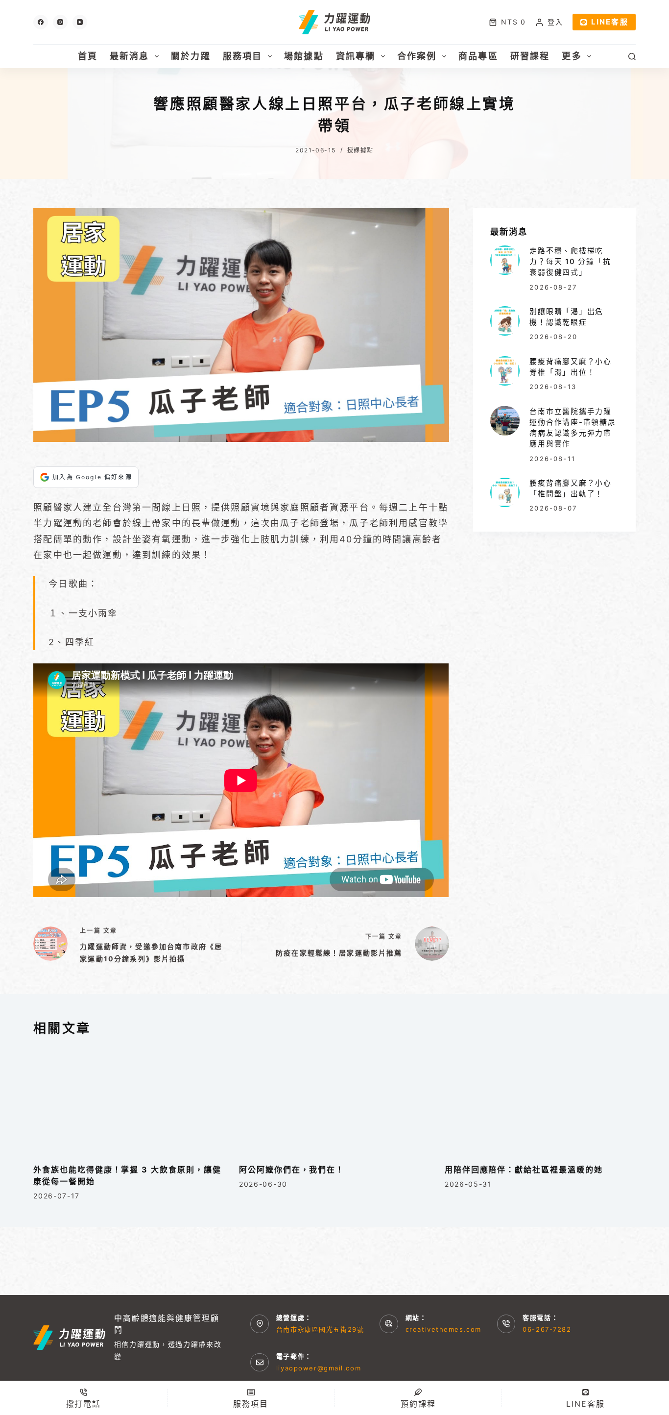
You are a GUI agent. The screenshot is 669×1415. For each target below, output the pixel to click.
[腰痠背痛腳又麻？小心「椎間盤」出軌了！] (505, 492)
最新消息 (129, 56)
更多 (571, 56)
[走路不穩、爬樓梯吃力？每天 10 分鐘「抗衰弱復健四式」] (505, 260)
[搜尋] (632, 56)
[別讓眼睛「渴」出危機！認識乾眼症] (505, 321)
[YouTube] (79, 22)
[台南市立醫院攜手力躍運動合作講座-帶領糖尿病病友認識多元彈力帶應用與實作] (505, 420)
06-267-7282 (547, 1329)
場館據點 (304, 56)
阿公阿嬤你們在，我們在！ (291, 1169)
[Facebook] (40, 22)
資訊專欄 (356, 56)
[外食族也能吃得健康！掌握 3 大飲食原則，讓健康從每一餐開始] (128, 1100)
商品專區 (478, 56)
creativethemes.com (443, 1329)
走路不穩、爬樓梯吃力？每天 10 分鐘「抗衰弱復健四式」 (570, 261)
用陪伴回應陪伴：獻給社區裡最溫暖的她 (524, 1169)
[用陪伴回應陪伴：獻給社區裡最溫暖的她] (540, 1100)
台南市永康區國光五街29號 (320, 1329)
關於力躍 (191, 56)
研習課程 (530, 56)
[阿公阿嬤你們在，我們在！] (334, 1100)
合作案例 (417, 56)
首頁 (87, 56)
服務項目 (243, 56)
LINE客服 (609, 21)
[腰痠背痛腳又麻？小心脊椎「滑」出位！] (505, 371)
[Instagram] (60, 22)
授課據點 (360, 150)
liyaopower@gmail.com (318, 1368)
